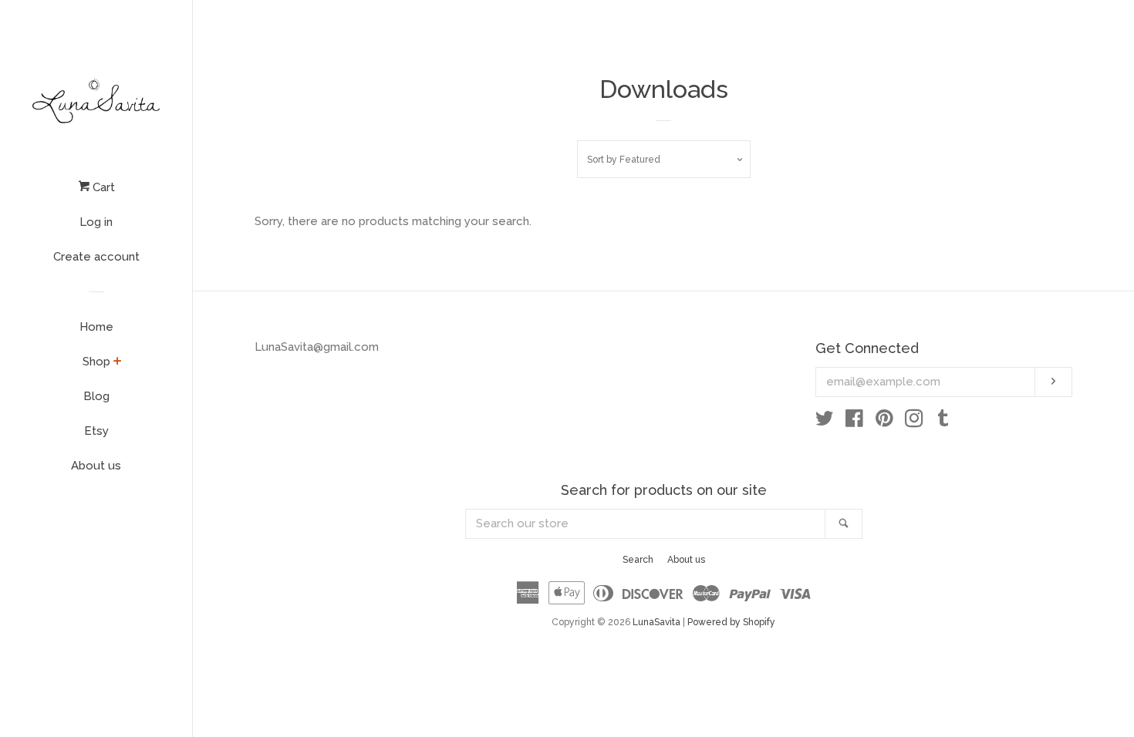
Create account (96, 257)
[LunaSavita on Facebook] (854, 422)
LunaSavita (656, 622)
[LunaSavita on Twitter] (824, 422)
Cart (102, 187)
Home (96, 327)
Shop (96, 361)
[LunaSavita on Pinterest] (884, 422)
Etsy (96, 431)
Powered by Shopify (731, 622)
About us (96, 466)
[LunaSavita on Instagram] (914, 422)
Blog (96, 396)
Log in (96, 222)
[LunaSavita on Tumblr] (943, 422)
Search (638, 559)
